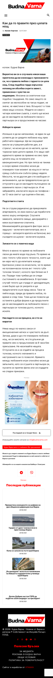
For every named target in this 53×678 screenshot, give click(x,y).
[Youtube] (30, 639)
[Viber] (31, 473)
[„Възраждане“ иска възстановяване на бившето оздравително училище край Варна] (23, 564)
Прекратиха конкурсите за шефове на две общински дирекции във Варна (23, 506)
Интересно (6, 35)
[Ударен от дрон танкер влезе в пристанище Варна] (23, 520)
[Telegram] (21, 473)
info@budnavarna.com (38, 440)
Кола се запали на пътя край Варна (23, 551)
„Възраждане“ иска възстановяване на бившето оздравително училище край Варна (23, 573)
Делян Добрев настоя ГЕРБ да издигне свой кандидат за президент (23, 597)
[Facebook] (17, 639)
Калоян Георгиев (11, 31)
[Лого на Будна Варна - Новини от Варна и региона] (26, 6)
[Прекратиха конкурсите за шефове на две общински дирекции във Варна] (23, 497)
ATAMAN (29, 667)
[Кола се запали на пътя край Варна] (23, 543)
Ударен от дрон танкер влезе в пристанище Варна (23, 529)
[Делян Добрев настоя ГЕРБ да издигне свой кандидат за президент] (23, 589)
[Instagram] (22, 639)
